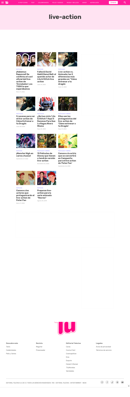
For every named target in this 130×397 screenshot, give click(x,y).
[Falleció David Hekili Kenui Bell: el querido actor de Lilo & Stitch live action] (46, 59)
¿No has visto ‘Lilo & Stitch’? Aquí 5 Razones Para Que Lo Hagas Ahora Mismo (46, 121)
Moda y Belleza (73, 2)
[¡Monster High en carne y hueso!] (25, 141)
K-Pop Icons (23, 2)
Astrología (94, 2)
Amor (84, 2)
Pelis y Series (57, 2)
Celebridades (43, 2)
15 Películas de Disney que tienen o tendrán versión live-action (46, 157)
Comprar (113, 2)
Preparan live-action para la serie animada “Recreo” (44, 194)
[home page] (6, 2)
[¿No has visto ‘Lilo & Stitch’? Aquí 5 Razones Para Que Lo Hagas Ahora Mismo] (46, 104)
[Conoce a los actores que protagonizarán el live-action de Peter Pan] (25, 178)
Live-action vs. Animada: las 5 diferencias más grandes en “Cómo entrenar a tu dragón (67, 78)
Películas (61, 69)
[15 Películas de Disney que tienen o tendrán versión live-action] (46, 141)
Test (32, 2)
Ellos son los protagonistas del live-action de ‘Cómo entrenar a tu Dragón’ (67, 121)
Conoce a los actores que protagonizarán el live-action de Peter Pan (25, 195)
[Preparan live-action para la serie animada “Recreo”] (46, 178)
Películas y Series (64, 113)
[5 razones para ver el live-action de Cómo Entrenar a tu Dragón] (25, 104)
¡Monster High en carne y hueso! (24, 154)
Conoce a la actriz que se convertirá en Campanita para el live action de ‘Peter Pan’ (67, 158)
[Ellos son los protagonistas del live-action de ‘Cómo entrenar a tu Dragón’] (67, 104)
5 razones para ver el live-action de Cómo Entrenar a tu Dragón (25, 120)
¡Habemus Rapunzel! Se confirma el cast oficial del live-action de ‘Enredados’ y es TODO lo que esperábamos (24, 80)
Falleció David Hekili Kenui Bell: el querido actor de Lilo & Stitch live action (46, 77)
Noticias (19, 69)
